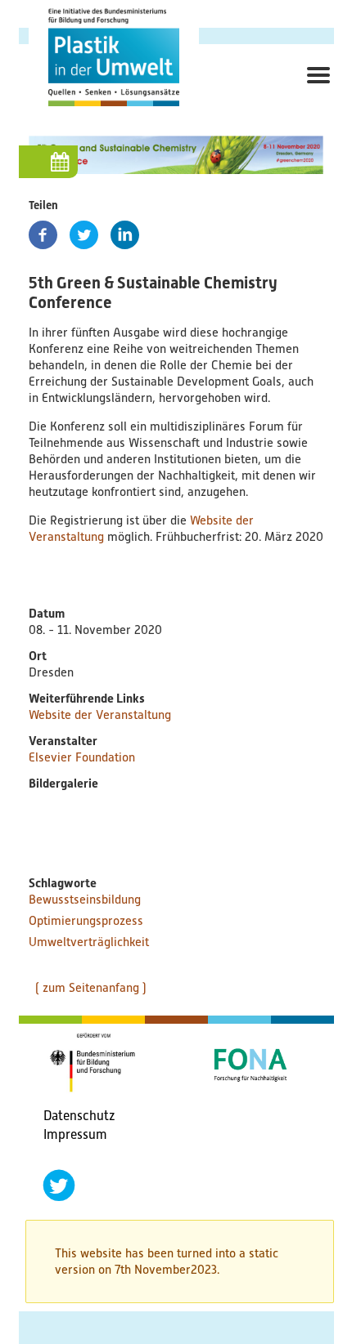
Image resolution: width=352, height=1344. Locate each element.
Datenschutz (79, 1115)
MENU (314, 93)
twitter (58, 1185)
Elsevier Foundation (82, 757)
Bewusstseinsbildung (85, 899)
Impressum (75, 1134)
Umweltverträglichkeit (89, 942)
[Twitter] (84, 235)
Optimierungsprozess (86, 920)
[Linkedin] (125, 235)
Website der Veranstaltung (100, 715)
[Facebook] (43, 235)
